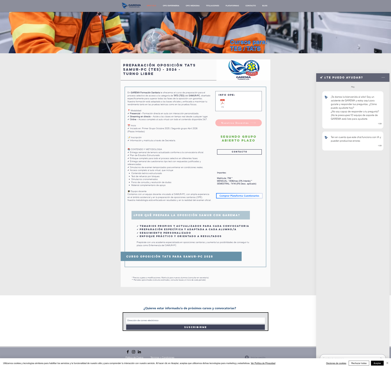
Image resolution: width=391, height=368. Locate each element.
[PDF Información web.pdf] (222, 102)
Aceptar (377, 363)
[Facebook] (128, 352)
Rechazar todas (359, 363)
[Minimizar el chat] (383, 77)
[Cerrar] (387, 363)
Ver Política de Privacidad (263, 363)
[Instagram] (133, 352)
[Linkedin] (139, 352)
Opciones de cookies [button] (336, 363)
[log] (352, 217)
